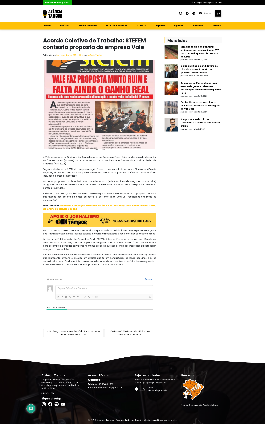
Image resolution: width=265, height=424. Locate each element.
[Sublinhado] (66, 297)
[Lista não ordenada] (78, 297)
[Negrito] (58, 297)
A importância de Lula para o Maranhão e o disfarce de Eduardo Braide (200, 123)
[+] (96, 297)
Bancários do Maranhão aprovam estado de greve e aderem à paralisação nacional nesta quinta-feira (201, 88)
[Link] (89, 297)
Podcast (198, 25)
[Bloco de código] (85, 297)
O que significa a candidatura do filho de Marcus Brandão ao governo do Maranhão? (199, 69)
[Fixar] (70, 297)
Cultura (141, 25)
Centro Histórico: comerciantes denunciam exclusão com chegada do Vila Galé (200, 105)
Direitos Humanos (116, 25)
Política (64, 25)
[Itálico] (62, 297)
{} (93, 297)
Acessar (148, 279)
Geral (47, 25)
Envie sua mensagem (56, 2)
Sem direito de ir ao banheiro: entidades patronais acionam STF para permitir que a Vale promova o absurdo (201, 51)
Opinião (179, 25)
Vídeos (217, 25)
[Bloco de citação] (81, 297)
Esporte (160, 25)
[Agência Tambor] (52, 13)
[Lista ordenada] (74, 297)
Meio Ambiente (88, 25)
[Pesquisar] (218, 13)
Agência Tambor (95, 55)
